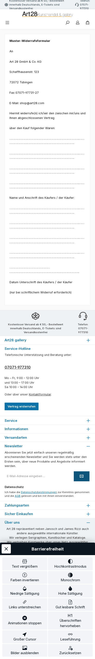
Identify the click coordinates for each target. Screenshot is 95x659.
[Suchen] (67, 23)
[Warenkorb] (88, 23)
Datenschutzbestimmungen (39, 492)
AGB (18, 495)
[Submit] (82, 476)
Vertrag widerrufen (22, 406)
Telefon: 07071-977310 (83, 328)
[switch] (24, 563)
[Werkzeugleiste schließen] (6, 548)
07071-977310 (18, 367)
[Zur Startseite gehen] (47, 14)
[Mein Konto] (78, 23)
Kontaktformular (40, 394)
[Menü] (7, 23)
